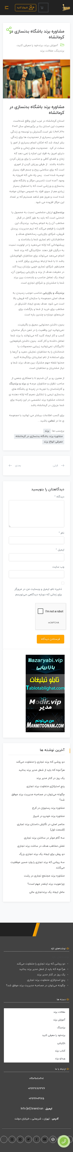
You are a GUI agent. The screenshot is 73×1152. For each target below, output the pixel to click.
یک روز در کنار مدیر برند (50, 778)
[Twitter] (28, 1139)
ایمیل (60, 550)
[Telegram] (20, 1139)
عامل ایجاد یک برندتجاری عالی (47, 892)
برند (48, 107)
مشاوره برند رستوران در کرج (48, 808)
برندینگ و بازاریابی (53, 293)
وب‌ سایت (58, 567)
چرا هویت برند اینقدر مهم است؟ (46, 884)
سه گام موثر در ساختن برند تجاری (44, 838)
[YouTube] (44, 1139)
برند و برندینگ (17, 383)
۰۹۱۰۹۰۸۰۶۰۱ (36, 1078)
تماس (51, 421)
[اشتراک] (8, 30)
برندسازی (58, 212)
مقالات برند (46, 51)
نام (61, 533)
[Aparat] (52, 1139)
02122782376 (36, 1088)
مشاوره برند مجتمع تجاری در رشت (44, 876)
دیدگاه (59, 497)
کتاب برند (60, 1051)
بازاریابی (61, 1043)
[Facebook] (36, 1139)
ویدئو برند (60, 1058)
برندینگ (59, 51)
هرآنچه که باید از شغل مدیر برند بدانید (42, 770)
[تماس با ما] (64, 1141)
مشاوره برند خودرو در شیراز (49, 816)
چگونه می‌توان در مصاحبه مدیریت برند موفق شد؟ (35, 985)
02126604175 (36, 1098)
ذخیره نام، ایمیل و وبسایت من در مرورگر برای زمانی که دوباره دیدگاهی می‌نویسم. (38, 591)
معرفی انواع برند (53, 442)
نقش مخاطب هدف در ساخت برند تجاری (41, 846)
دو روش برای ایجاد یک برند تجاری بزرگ (42, 854)
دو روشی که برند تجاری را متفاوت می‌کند (40, 762)
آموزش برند (51, 45)
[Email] (3, 1139)
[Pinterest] (12, 1139)
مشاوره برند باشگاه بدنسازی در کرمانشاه (39, 436)
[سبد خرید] (43, 7)
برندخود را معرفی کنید (30, 45)
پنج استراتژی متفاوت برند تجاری (45, 786)
